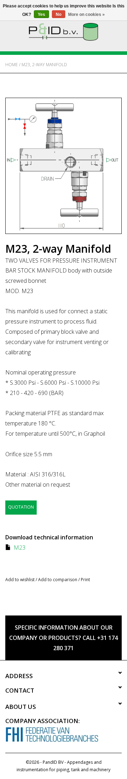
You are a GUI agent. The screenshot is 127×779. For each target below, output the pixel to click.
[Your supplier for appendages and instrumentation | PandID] (63, 31)
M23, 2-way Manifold (44, 65)
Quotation (21, 507)
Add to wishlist (20, 580)
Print (85, 580)
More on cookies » (86, 14)
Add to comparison (58, 580)
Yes (41, 14)
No (58, 14)
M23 (19, 547)
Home (11, 65)
